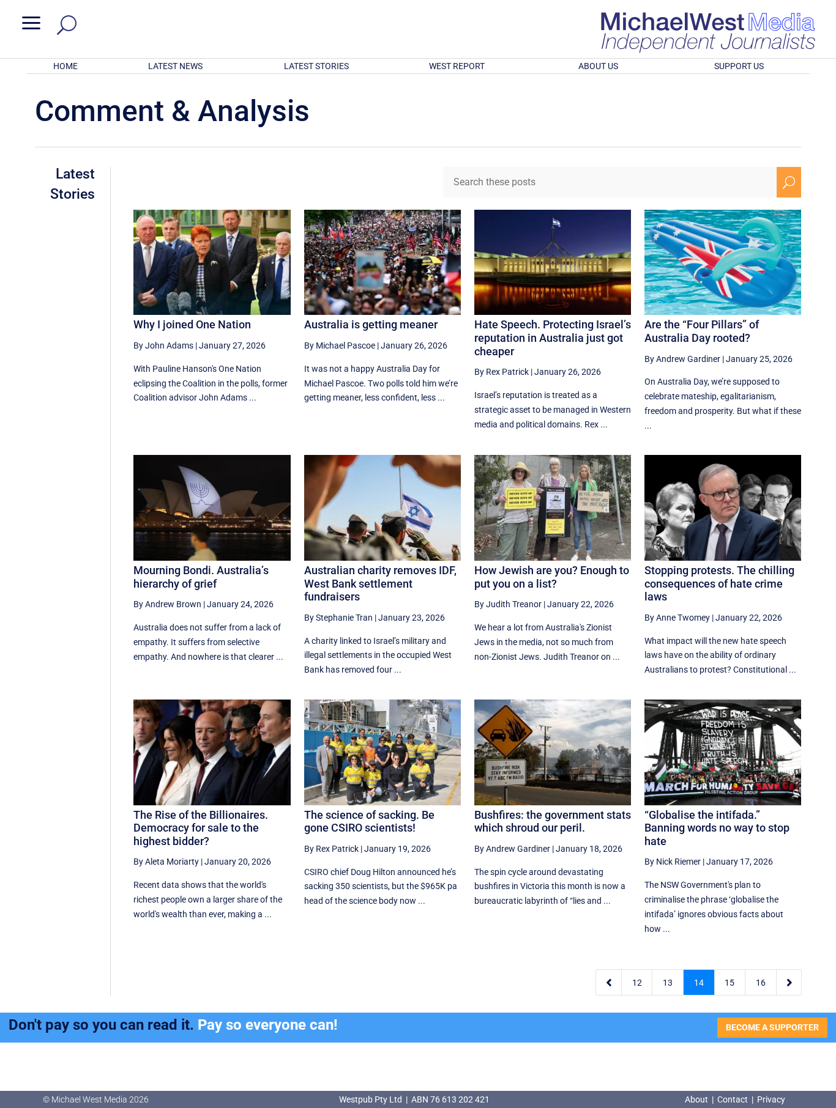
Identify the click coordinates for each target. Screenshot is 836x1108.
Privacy (771, 1099)
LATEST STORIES (316, 66)
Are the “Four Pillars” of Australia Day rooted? (701, 331)
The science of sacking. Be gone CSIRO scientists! (369, 821)
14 (699, 983)
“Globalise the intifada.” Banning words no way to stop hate (716, 828)
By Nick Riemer (672, 861)
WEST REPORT (457, 66)
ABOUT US (598, 66)
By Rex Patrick (501, 372)
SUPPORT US (739, 66)
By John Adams (163, 345)
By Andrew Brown (167, 604)
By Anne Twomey (677, 617)
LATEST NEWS (175, 66)
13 (668, 983)
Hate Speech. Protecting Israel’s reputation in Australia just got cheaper (552, 337)
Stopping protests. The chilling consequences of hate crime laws (719, 583)
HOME (65, 66)
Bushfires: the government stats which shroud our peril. (552, 821)
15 (729, 983)
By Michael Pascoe (339, 345)
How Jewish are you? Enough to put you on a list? (551, 577)
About (697, 1099)
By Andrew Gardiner (682, 359)
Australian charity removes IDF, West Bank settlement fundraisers (380, 583)
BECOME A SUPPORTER (772, 1027)
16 (761, 983)
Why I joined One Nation (192, 324)
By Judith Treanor (508, 604)
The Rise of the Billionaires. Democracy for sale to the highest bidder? (200, 828)
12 (637, 983)
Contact (732, 1099)
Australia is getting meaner (371, 324)
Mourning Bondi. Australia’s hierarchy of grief (201, 577)
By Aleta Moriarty (166, 861)
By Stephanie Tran (338, 617)
